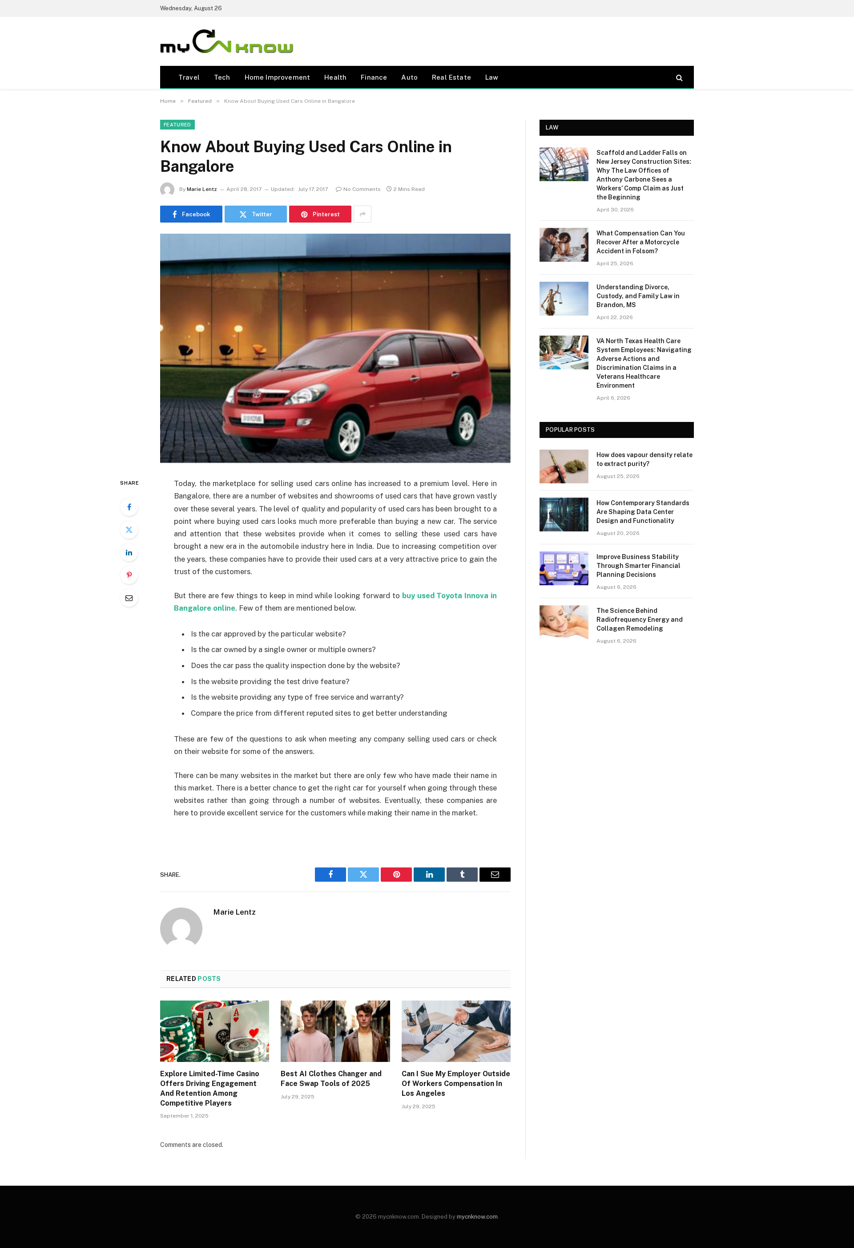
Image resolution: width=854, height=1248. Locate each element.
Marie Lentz (202, 189)
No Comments (362, 189)
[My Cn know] (227, 41)
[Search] (678, 77)
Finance (374, 77)
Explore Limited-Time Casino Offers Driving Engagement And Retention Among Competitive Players (209, 1088)
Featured (177, 124)
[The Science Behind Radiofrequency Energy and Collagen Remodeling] (564, 622)
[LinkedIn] (129, 552)
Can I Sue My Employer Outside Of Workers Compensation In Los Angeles (456, 1084)
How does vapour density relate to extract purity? (644, 459)
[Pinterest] (129, 575)
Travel (189, 77)
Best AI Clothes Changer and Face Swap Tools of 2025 (331, 1079)
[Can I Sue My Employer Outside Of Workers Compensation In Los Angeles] (456, 1031)
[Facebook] (129, 507)
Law (492, 77)
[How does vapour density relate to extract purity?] (564, 466)
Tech (222, 77)
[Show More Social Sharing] (362, 214)
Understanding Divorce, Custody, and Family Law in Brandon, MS (638, 296)
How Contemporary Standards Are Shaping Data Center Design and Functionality (642, 511)
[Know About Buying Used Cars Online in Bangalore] (335, 348)
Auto (409, 77)
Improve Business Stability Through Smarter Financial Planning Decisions (638, 565)
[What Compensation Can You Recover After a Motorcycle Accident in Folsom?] (564, 245)
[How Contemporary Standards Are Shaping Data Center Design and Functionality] (564, 514)
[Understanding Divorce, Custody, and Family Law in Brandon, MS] (564, 299)
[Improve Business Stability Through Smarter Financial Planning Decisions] (564, 568)
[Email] (129, 598)
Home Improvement (277, 77)
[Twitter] (129, 530)
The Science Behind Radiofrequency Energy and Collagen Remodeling (639, 619)
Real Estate (451, 77)
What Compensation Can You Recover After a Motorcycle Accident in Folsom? (640, 242)
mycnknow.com (477, 1216)
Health (335, 77)
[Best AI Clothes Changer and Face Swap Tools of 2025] (335, 1031)
